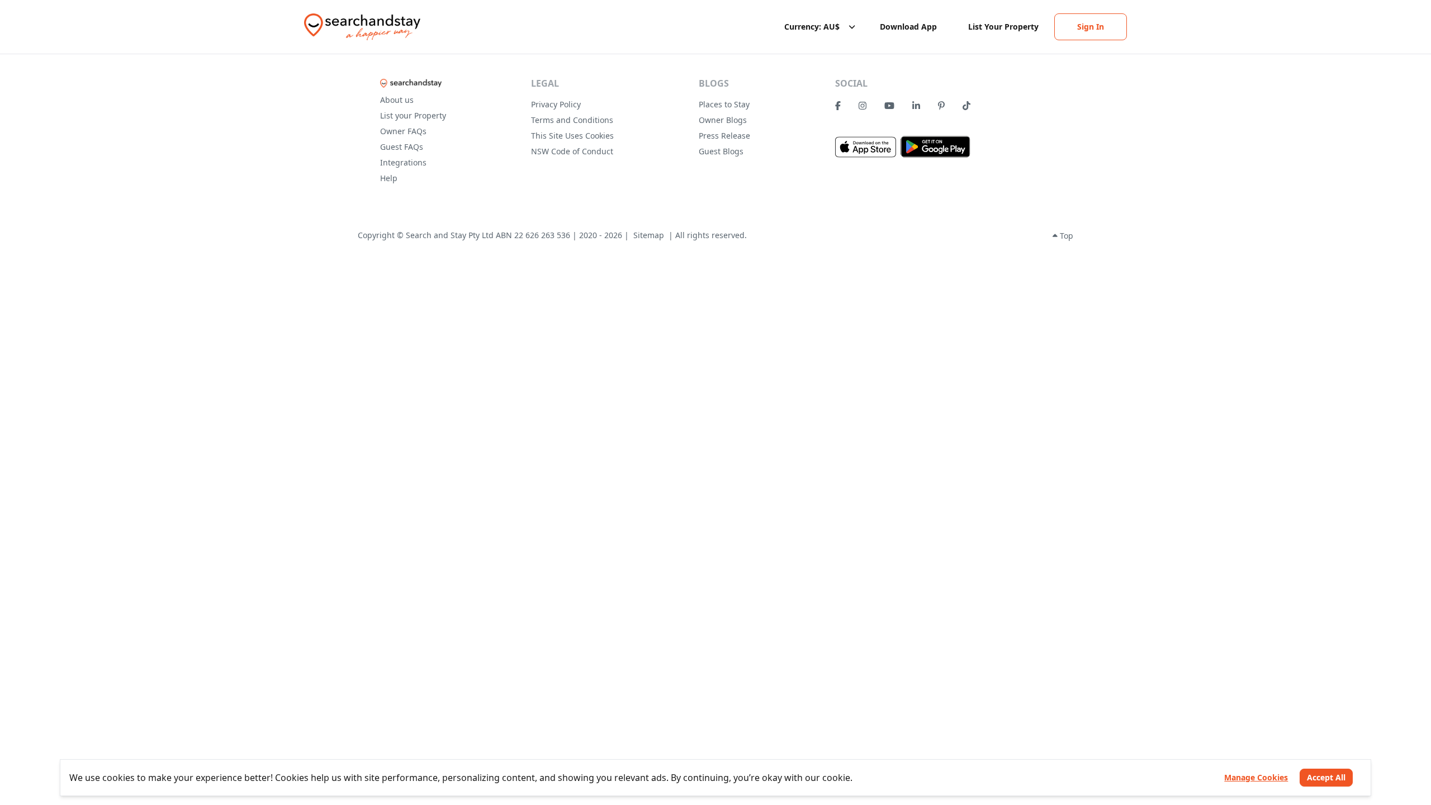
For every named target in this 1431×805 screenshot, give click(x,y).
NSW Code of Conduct (572, 151)
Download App (908, 26)
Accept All (1326, 777)
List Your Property (1003, 26)
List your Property (413, 115)
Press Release (724, 135)
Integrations (403, 162)
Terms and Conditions (572, 120)
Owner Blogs (723, 120)
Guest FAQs (401, 146)
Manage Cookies (1256, 777)
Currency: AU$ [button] (812, 26)
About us (397, 99)
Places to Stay (724, 104)
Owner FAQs (403, 131)
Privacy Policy (556, 104)
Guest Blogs (721, 151)
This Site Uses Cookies (572, 135)
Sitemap (648, 235)
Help (388, 178)
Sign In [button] (1090, 26)
